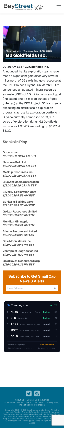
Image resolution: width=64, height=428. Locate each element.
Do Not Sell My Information (32, 405)
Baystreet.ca (32, 410)
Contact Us (32, 400)
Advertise (44, 400)
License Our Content (14, 402)
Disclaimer (39, 402)
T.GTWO (23, 126)
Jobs (28, 402)
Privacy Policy (53, 402)
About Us (19, 400)
